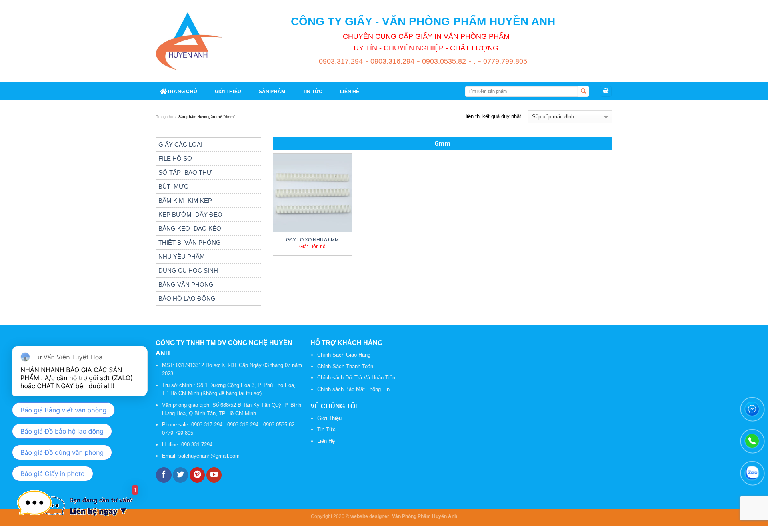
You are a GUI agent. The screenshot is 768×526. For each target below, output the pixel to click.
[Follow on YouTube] (214, 475)
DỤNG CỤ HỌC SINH (188, 270)
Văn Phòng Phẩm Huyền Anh (424, 516)
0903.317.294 (341, 61)
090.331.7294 (197, 445)
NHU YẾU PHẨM (181, 256)
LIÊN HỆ (350, 91)
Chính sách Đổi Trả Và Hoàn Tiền (356, 378)
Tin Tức (326, 429)
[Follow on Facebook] (163, 475)
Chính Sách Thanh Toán (345, 366)
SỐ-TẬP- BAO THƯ (185, 172)
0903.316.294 (391, 61)
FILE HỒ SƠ (175, 158)
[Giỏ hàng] (606, 91)
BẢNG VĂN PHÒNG (186, 284)
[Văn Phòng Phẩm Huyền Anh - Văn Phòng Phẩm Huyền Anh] (189, 41)
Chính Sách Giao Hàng (343, 355)
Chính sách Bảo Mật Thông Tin (353, 389)
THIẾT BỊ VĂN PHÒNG (189, 242)
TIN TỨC (313, 91)
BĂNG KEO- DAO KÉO (189, 228)
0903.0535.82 (443, 61)
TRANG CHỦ (182, 91)
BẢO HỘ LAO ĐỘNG (187, 298)
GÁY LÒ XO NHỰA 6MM (312, 239)
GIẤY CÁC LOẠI (180, 144)
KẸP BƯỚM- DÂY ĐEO (190, 214)
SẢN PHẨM (272, 91)
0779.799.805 (504, 61)
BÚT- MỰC (173, 186)
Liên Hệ (326, 441)
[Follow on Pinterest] (197, 475)
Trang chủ (164, 117)
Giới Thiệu (329, 418)
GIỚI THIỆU (228, 91)
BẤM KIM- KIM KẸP (185, 200)
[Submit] (583, 91)
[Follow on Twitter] (180, 475)
